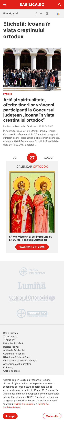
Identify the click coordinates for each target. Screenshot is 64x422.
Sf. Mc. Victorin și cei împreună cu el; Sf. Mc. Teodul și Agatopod (30, 238)
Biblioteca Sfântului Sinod (17, 357)
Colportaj (8, 367)
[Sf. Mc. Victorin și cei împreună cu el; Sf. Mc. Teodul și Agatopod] (32, 202)
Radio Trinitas (10, 333)
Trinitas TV (9, 339)
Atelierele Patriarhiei (13, 350)
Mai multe (52, 416)
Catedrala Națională (14, 353)
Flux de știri (10, 13)
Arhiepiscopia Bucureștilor (17, 364)
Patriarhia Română (13, 343)
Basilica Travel (11, 346)
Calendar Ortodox (32, 247)
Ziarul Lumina (10, 336)
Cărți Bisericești (11, 370)
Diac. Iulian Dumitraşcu (26, 126)
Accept (10, 416)
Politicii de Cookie (23, 403)
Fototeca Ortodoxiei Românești (19, 360)
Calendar (32, 166)
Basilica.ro (32, 4)
